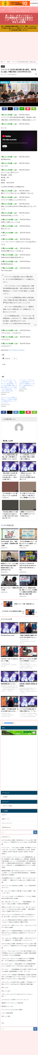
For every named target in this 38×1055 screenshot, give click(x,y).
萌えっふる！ (5, 987)
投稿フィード (5, 819)
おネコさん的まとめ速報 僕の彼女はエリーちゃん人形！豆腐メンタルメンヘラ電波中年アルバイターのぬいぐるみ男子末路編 (19, 842)
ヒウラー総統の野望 (7, 1013)
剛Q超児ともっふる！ (8, 1006)
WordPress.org (6, 827)
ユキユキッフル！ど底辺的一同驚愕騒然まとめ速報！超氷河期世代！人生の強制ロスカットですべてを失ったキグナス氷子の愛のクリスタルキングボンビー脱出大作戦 (19, 976)
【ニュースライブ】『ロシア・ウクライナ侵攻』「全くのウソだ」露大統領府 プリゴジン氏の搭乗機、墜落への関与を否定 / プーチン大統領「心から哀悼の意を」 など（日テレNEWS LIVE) (9, 385)
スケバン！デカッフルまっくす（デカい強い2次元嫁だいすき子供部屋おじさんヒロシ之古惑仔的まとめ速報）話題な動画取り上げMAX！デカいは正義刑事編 (19, 953)
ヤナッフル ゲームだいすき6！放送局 (12, 1009)
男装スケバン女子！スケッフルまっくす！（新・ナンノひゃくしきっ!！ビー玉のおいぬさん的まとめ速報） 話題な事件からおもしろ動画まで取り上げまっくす (19, 909)
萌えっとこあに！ (6, 991)
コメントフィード (7, 823)
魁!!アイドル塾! (6, 1016)
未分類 (2, 66)
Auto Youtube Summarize (17, 350)
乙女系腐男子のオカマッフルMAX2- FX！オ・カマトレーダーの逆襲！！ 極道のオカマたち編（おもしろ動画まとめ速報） (18, 880)
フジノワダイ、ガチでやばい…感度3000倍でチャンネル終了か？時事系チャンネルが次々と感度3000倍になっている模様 (27, 383)
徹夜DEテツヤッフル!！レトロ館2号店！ (13, 1003)
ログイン (4, 814)
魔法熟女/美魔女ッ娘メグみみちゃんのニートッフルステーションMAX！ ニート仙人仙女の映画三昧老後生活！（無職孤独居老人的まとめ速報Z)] (19, 872)
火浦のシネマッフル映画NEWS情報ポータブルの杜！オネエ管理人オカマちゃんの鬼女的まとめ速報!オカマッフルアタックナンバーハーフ (19, 932)
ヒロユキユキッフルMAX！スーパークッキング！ (15, 999)
